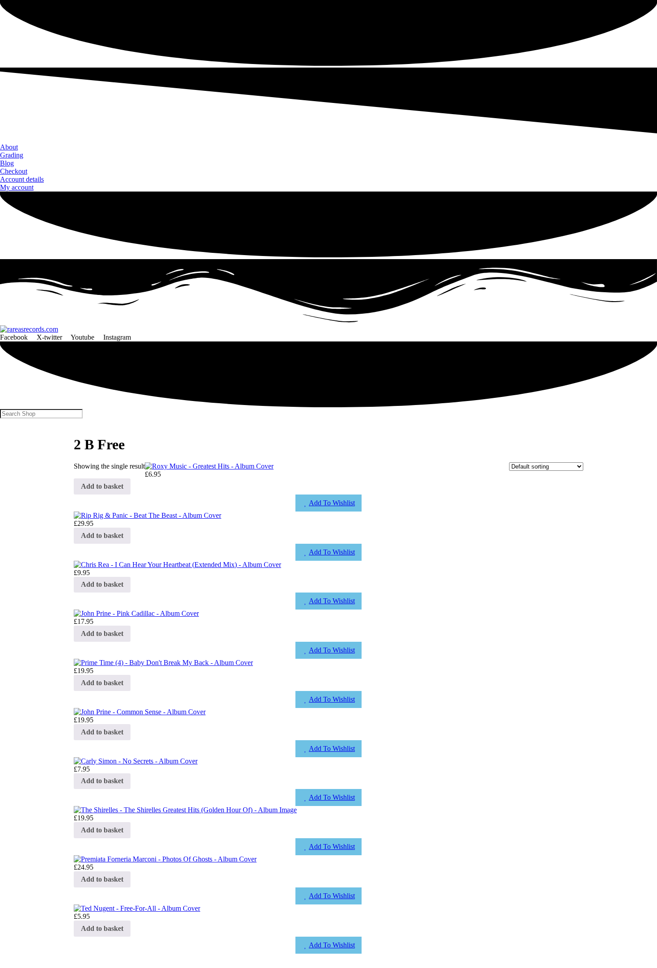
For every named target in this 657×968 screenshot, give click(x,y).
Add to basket (102, 486)
